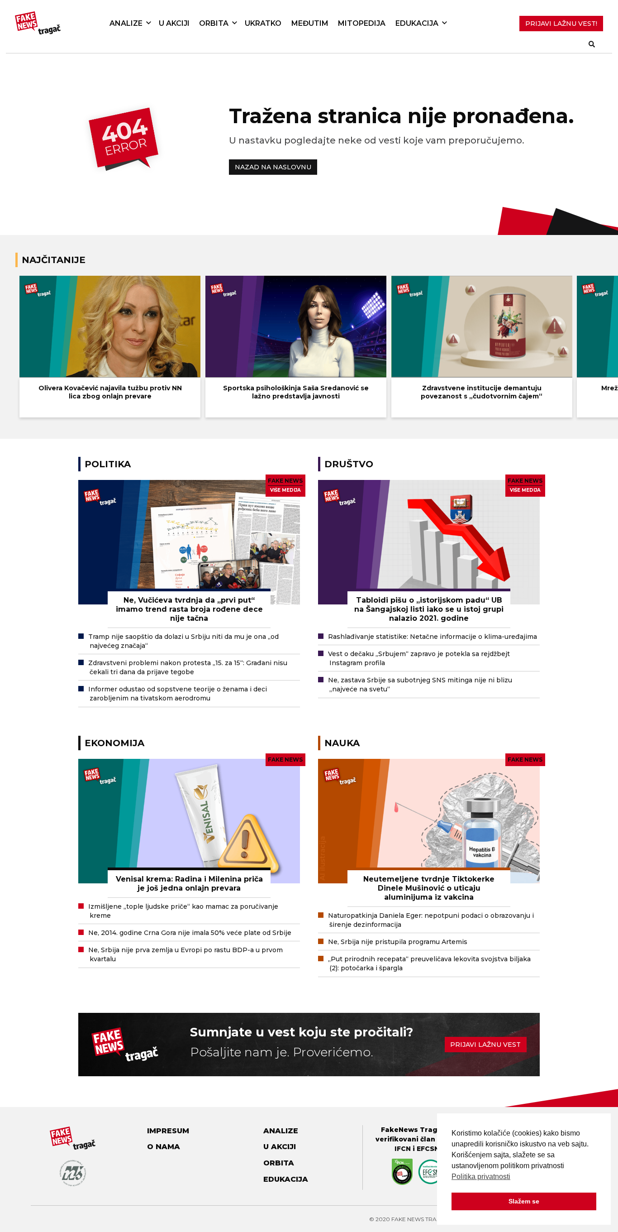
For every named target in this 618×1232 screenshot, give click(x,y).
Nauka (342, 743)
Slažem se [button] (524, 1201)
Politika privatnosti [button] (481, 1176)
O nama (163, 1146)
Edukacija (416, 23)
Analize (126, 23)
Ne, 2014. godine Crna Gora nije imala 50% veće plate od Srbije (189, 933)
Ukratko (263, 23)
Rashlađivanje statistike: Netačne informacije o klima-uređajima (432, 637)
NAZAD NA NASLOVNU (273, 167)
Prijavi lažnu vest (485, 1044)
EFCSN (428, 1149)
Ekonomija (114, 743)
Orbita (213, 23)
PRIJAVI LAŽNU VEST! (561, 23)
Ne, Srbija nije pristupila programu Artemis (397, 942)
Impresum (168, 1131)
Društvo (348, 464)
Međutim (309, 23)
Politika (108, 464)
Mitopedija (361, 23)
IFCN (403, 1149)
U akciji (174, 23)
